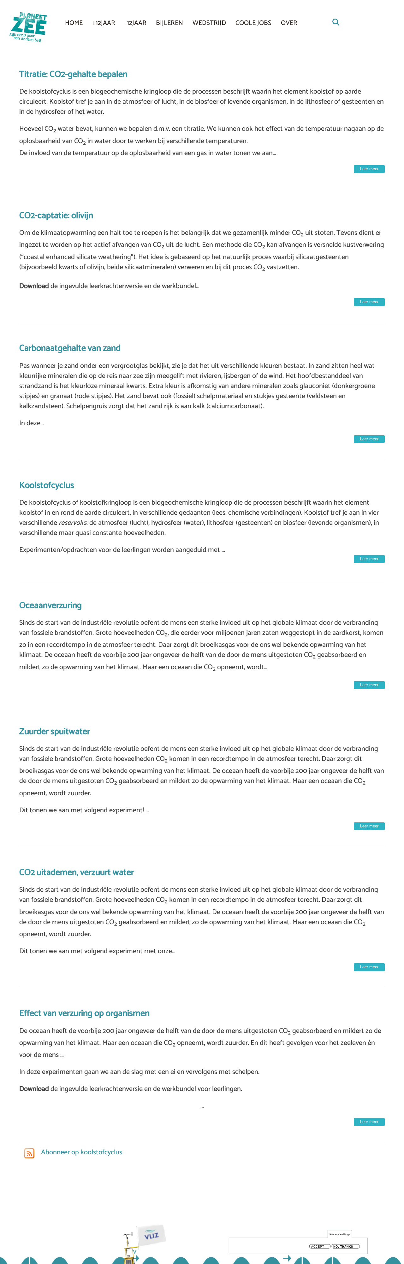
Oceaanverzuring (50, 605)
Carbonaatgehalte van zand (70, 348)
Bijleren (169, 23)
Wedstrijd (209, 23)
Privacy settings (340, 1234)
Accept (317, 1246)
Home (74, 23)
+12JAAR (103, 23)
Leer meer (369, 168)
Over (289, 23)
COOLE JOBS (253, 23)
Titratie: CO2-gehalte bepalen (73, 74)
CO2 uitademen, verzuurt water (76, 872)
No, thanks (343, 1246)
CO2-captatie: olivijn (56, 215)
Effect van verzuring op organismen (84, 1013)
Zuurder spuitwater (54, 731)
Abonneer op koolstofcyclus (80, 1152)
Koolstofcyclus (46, 485)
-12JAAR (135, 23)
